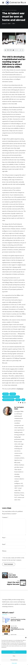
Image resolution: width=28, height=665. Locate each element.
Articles (4, 10)
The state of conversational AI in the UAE (17, 629)
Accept (14, 652)
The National (13, 10)
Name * (4, 537)
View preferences (14, 660)
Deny (14, 656)
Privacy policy (14, 663)
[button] (26, 637)
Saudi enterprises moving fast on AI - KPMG (18, 620)
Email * (4, 544)
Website (4, 551)
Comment (5, 517)
